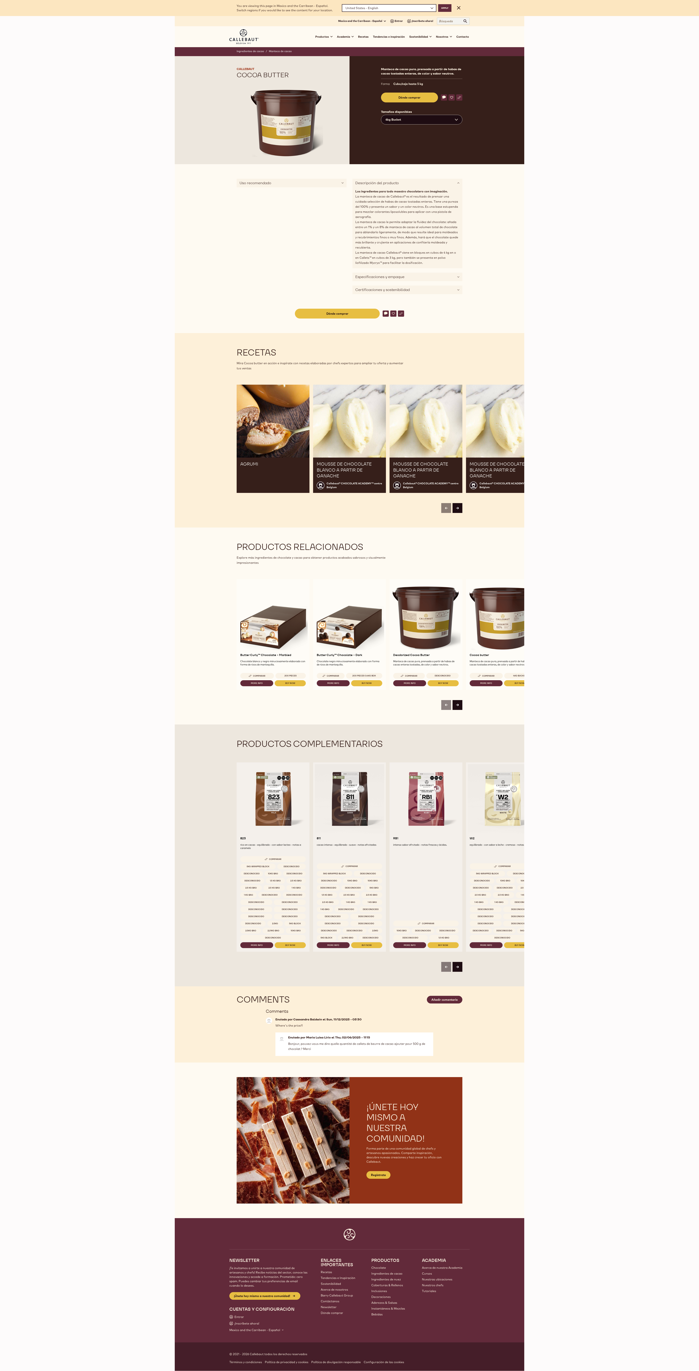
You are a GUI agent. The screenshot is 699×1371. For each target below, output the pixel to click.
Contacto (462, 36)
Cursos (427, 1273)
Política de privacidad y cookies (286, 1362)
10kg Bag (273, 873)
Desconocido (443, 675)
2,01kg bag (273, 930)
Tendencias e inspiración (389, 36)
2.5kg (275, 923)
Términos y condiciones (245, 1362)
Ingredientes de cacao (250, 51)
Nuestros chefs (432, 1285)
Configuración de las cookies (384, 1362)
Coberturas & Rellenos (387, 1285)
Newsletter (329, 1307)
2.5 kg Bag (296, 880)
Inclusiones (379, 1291)
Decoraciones (381, 1297)
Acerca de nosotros (334, 1289)
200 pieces (291, 675)
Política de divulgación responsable (336, 1362)
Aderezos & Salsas (384, 1302)
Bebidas (377, 1314)
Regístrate (378, 1175)
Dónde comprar (332, 1313)
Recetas (363, 36)
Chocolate (378, 1268)
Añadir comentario (444, 999)
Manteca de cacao (280, 51)
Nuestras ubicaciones (437, 1279)
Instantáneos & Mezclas (388, 1308)
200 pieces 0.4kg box (364, 675)
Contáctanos (330, 1301)
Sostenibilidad (331, 1284)
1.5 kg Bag (275, 880)
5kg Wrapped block (258, 866)
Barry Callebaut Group (337, 1295)
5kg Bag (374, 887)
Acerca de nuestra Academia (442, 1268)
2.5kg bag (250, 930)
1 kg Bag (296, 887)
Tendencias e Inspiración (338, 1278)
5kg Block (295, 923)
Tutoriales (429, 1291)
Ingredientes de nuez (386, 1279)
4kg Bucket (519, 675)
